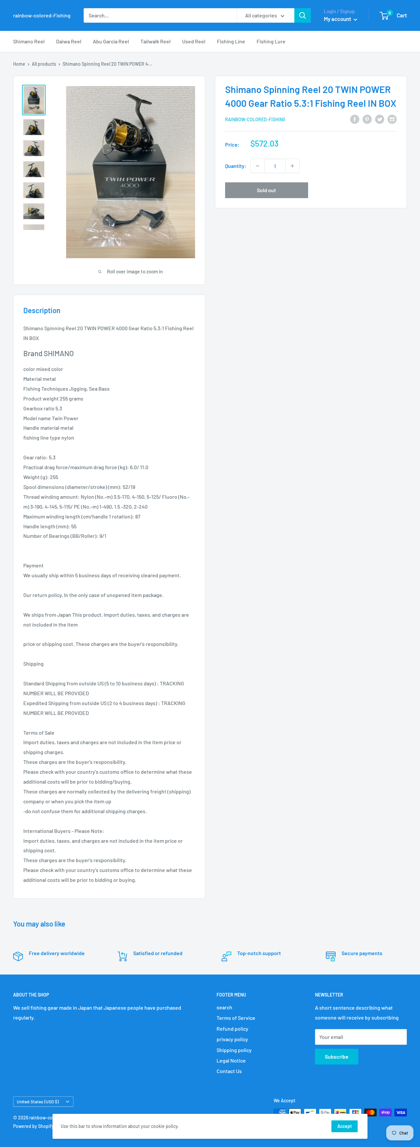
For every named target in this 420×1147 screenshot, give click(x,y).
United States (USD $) (38, 1101)
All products (44, 64)
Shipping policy (234, 1050)
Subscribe (336, 1056)
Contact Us (229, 1071)
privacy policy (232, 1039)
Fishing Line (231, 41)
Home (19, 64)
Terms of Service (236, 1018)
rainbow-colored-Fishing (255, 119)
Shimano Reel (29, 41)
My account (338, 18)
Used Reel (193, 41)
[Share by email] (392, 119)
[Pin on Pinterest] (367, 119)
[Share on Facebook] (354, 119)
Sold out (266, 190)
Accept (344, 1126)
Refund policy (232, 1028)
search (224, 1007)
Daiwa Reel (68, 41)
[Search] (302, 15)
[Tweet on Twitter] (379, 119)
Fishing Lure (271, 41)
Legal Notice (231, 1060)
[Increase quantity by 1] (292, 166)
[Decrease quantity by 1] (257, 166)
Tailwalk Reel (155, 41)
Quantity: (235, 166)
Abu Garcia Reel (111, 41)
